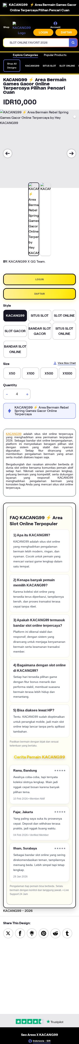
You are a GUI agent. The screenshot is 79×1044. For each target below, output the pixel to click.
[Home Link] (22, 29)
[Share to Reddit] (55, 933)
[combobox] (36, 42)
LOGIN (43, 32)
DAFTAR (66, 32)
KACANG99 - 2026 (18, 910)
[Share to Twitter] (8, 933)
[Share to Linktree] (32, 933)
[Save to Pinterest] (44, 933)
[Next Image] (71, 153)
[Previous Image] (7, 153)
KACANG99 (13, 433)
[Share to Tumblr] (67, 933)
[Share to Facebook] (20, 933)
